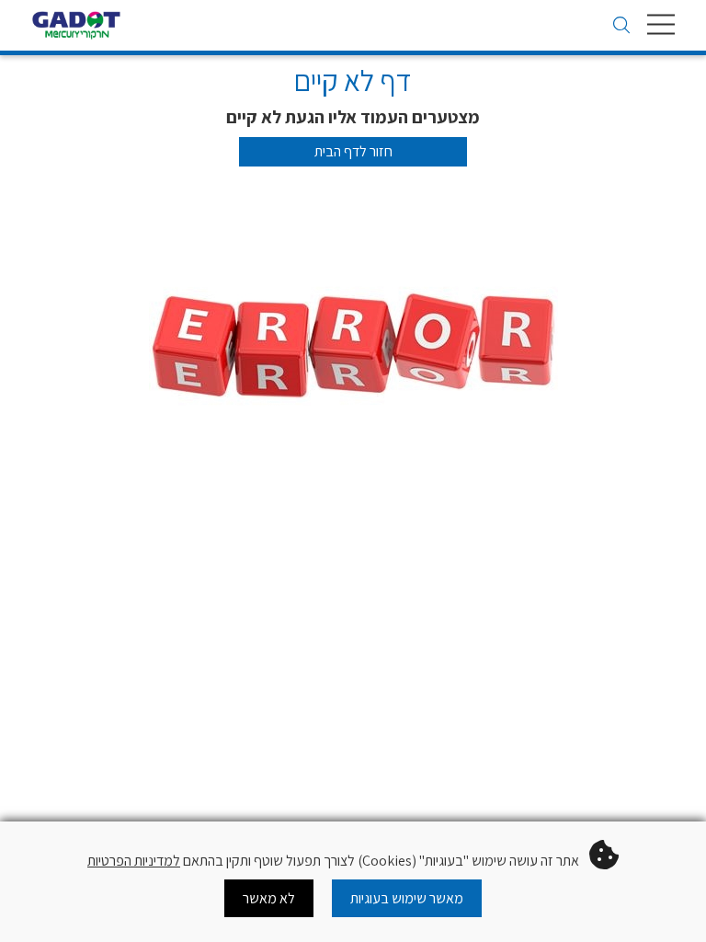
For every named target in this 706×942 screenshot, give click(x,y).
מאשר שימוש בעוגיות (406, 898)
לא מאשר (269, 898)
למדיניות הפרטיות (133, 860)
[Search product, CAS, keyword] (621, 27)
